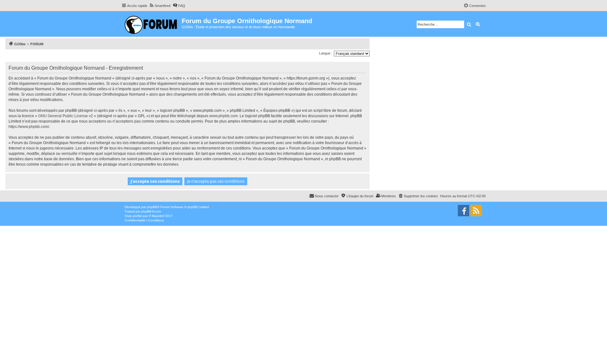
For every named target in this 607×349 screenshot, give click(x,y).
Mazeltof (158, 216)
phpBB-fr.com (151, 211)
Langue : (325, 53)
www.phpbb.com (223, 116)
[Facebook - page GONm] (463, 210)
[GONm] (151, 24)
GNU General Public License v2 (65, 116)
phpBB (152, 207)
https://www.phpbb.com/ (29, 126)
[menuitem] (159, 6)
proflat (137, 216)
